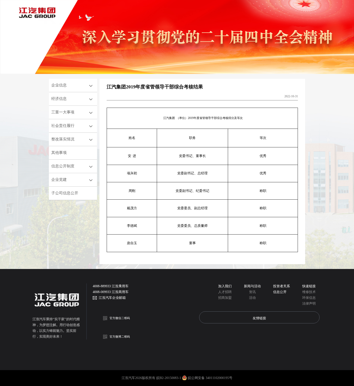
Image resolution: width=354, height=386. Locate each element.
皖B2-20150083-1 (169, 378)
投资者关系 (281, 286)
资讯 (252, 292)
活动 (252, 298)
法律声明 (309, 303)
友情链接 (259, 318)
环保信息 (309, 298)
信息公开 (280, 292)
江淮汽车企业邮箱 (111, 298)
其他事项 (59, 152)
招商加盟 (225, 298)
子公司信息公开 (64, 193)
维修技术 (309, 292)
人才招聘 (225, 292)
